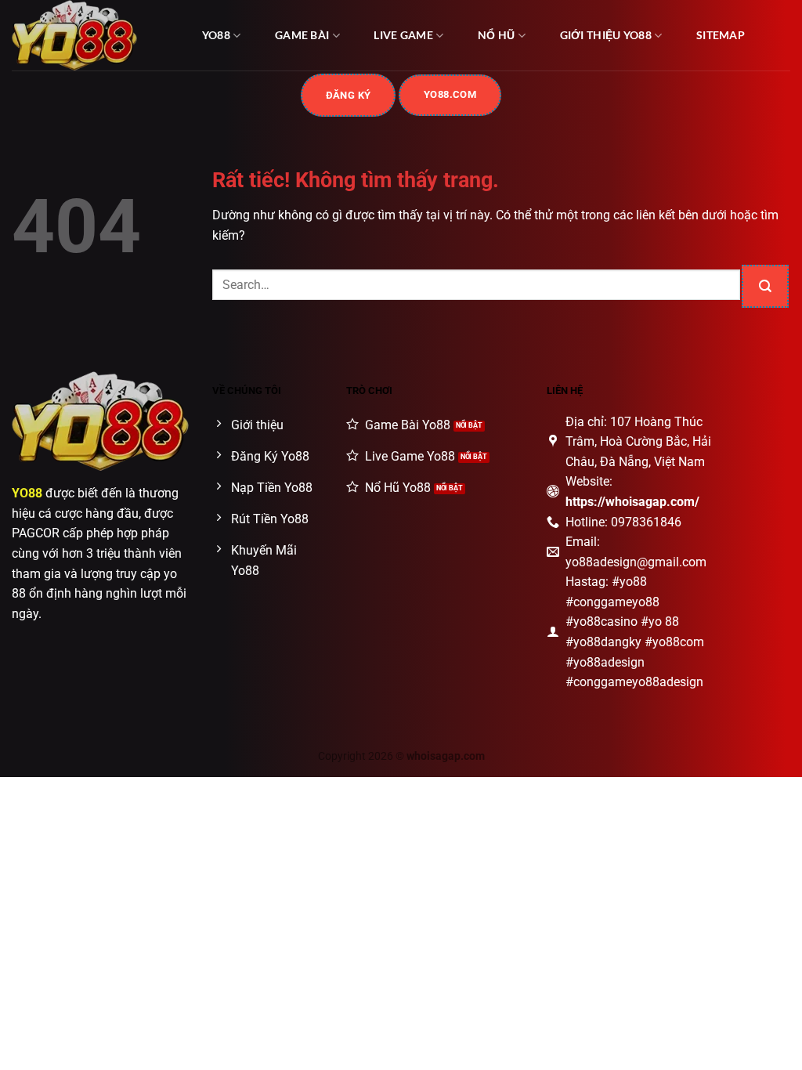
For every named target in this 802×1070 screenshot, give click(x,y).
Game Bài (302, 35)
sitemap (720, 35)
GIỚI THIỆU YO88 (606, 35)
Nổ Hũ (496, 35)
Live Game (403, 35)
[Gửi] (765, 286)
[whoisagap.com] (90, 35)
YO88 (216, 35)
